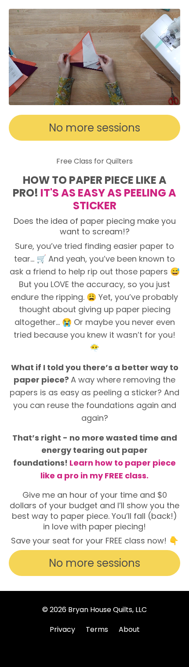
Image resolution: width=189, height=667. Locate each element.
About (129, 629)
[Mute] (172, 98)
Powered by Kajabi (94, 644)
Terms (97, 629)
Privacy (62, 629)
